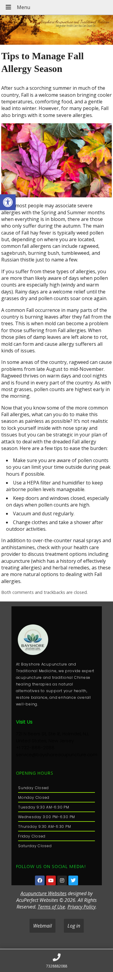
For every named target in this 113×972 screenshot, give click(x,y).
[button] (8, 202)
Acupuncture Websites (43, 893)
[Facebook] (40, 880)
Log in (73, 925)
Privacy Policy (81, 906)
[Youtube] (51, 880)
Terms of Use (51, 906)
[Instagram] (62, 880)
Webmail (42, 925)
